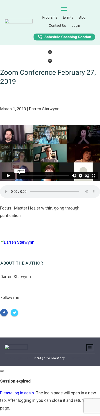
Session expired (15, 381)
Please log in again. (17, 392)
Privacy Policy (81, 358)
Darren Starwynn (15, 276)
